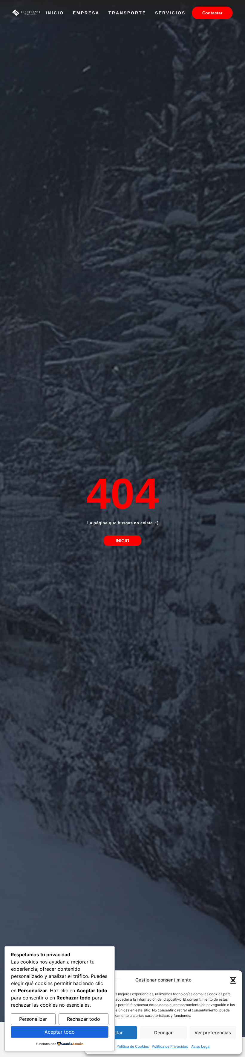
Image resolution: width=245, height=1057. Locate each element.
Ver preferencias (213, 1032)
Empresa (86, 12)
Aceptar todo (60, 1032)
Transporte (127, 12)
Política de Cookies (133, 1046)
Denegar (163, 1032)
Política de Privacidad (170, 1046)
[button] (233, 980)
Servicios (170, 12)
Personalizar (33, 1019)
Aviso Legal (200, 1046)
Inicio (55, 12)
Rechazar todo (83, 1019)
